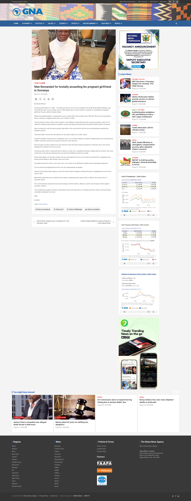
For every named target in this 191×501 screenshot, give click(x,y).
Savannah (15, 473)
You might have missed (24, 392)
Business (57, 446)
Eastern (14, 459)
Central (14, 457)
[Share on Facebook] (36, 99)
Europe (99, 397)
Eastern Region (43, 204)
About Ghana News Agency (128, 1)
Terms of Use (101, 446)
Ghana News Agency (30, 496)
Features (105, 23)
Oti (13, 470)
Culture (57, 451)
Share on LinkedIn (93, 209)
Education (58, 457)
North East (15, 465)
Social (51, 23)
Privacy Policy (101, 451)
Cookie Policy (101, 449)
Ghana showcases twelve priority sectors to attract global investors (143, 99)
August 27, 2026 (137, 88)
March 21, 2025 (39, 94)
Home (16, 23)
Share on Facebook (43, 209)
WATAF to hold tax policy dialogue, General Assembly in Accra (144, 162)
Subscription (163, 1)
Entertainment (89, 23)
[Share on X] (40, 99)
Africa (141, 397)
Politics (39, 23)
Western (14, 484)
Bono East (15, 454)
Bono (13, 451)
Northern (15, 467)
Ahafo (14, 446)
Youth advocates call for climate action (142, 128)
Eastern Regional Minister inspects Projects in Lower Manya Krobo (96, 222)
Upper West (15, 478)
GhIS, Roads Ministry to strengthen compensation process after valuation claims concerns (143, 145)
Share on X (59, 209)
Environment (59, 462)
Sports (74, 23)
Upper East (15, 475)
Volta (13, 481)
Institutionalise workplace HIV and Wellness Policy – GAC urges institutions (143, 114)
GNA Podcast (153, 1)
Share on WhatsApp (75, 209)
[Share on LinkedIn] (48, 99)
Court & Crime (39, 83)
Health (134, 110)
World (117, 23)
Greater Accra (16, 462)
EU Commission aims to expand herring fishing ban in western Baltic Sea (114, 401)
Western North (16, 486)
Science (62, 23)
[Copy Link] (52, 99)
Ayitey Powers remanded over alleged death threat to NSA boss (30, 423)
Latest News (125, 74)
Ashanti (14, 449)
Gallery (57, 467)
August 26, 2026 (102, 405)
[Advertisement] (74, 244)
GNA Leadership (142, 1)
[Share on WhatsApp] (44, 99)
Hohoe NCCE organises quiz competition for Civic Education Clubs (53, 222)
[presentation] (174, 392)
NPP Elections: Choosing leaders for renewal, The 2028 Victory (143, 83)
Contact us (53, 496)
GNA (46, 94)
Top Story (141, 110)
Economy (26, 23)
